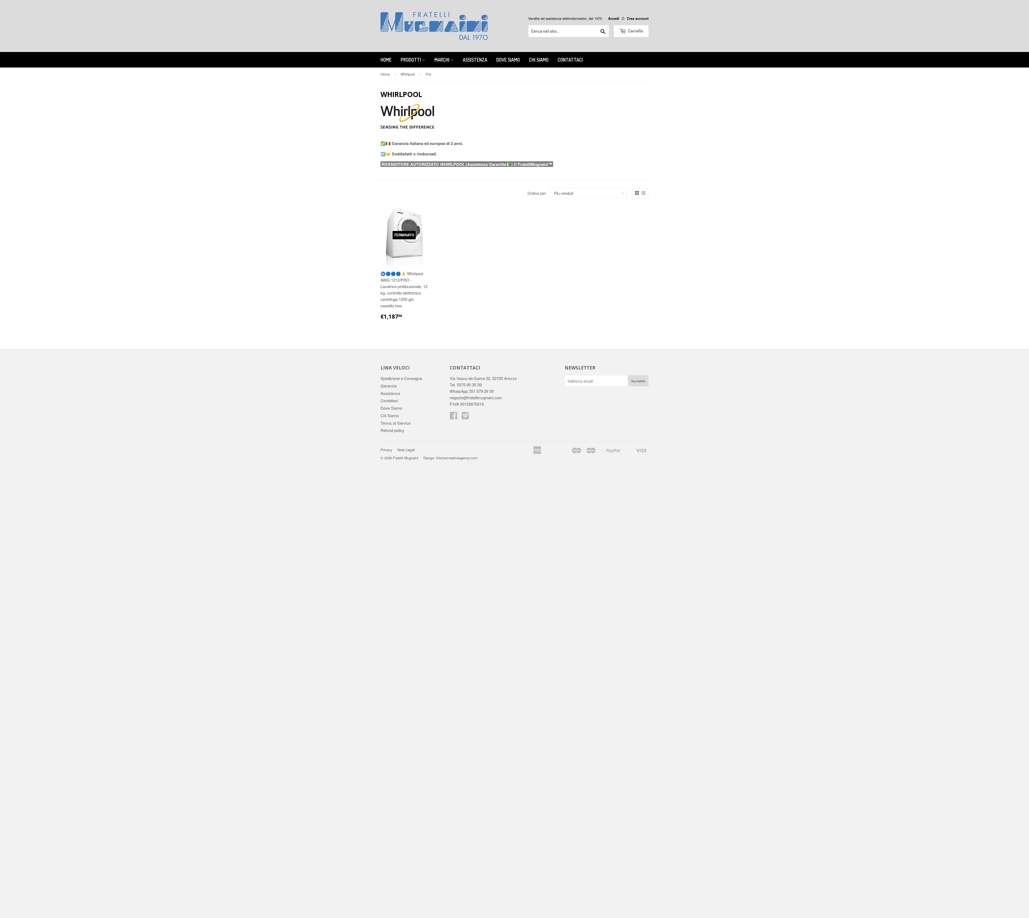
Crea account (637, 18)
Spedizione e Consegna (401, 378)
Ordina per (537, 193)
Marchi (442, 60)
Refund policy (392, 430)
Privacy (386, 449)
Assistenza (475, 60)
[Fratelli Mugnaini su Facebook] (454, 417)
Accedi (613, 18)
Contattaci (570, 60)
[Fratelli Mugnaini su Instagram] (465, 417)
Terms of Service (396, 423)
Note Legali (406, 449)
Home (386, 60)
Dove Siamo (508, 60)
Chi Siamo (539, 60)
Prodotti (411, 60)
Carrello (635, 30)
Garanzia (389, 386)
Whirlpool (408, 74)
